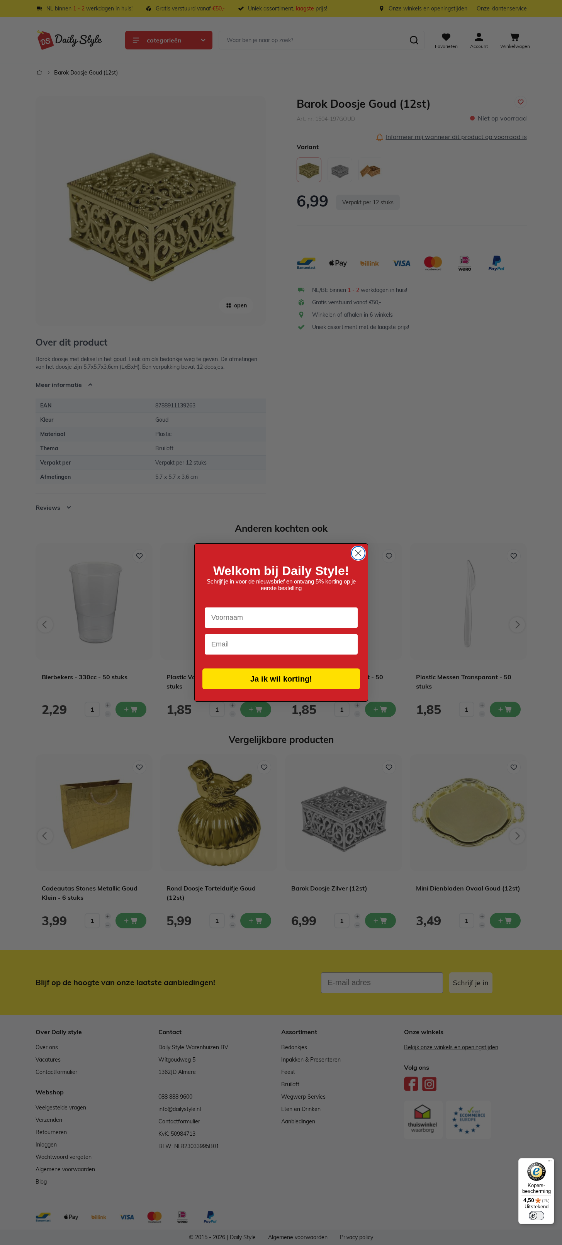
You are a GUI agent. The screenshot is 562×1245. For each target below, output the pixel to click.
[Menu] (549, 1162)
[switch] (536, 1215)
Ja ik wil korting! (281, 679)
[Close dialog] (358, 553)
